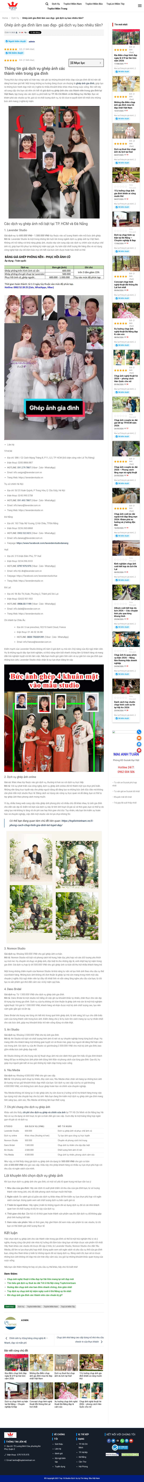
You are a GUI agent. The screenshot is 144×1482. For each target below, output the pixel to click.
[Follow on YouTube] (131, 1441)
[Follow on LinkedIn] (127, 1441)
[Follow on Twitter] (113, 1441)
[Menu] (140, 6)
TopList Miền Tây (115, 4)
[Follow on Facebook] (109, 1441)
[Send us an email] (118, 1441)
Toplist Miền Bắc (94, 4)
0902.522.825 (24, 533)
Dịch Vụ (56, 4)
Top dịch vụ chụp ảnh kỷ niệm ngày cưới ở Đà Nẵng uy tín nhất (39, 1291)
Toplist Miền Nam (72, 4)
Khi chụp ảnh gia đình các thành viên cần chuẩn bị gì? (35, 1295)
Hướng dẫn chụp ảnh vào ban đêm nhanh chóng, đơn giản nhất (39, 1287)
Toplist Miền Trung (57, 8)
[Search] (47, 4)
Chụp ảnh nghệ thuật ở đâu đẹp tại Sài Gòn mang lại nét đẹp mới (40, 1279)
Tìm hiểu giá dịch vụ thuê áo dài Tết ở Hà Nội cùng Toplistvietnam (41, 1283)
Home (5, 18)
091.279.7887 (24, 467)
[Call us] (122, 1441)
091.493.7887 (24, 500)
